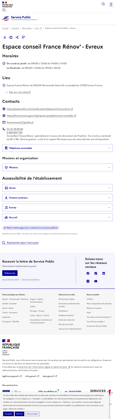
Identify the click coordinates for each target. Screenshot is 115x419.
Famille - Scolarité (9, 303)
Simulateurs (63, 311)
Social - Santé (7, 308)
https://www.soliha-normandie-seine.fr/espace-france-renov (38, 109)
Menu (111, 6)
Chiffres (90, 299)
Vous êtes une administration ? (99, 317)
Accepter (8, 414)
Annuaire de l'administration (70, 329)
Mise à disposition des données (99, 303)
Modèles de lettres (66, 315)
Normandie (27, 28)
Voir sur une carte (18, 92)
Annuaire (15, 28)
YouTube (96, 281)
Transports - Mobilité (10, 321)
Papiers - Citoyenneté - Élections (15, 299)
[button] (23, 37)
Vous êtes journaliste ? (96, 321)
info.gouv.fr (31, 376)
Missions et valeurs (94, 308)
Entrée (12, 207)
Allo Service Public (66, 324)
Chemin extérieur (18, 197)
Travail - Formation (9, 312)
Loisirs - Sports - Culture (39, 315)
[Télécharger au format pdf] (4, 37)
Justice (32, 306)
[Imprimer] (10, 37)
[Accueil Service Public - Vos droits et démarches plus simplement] (20, 21)
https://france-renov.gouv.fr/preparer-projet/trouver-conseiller (40, 115)
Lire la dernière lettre (10, 279)
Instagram (88, 281)
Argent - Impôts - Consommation (37, 300)
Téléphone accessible (20, 148)
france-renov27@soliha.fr (20, 122)
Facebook (88, 273)
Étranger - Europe (37, 311)
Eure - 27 (38, 28)
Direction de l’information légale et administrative (43, 367)
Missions (13, 167)
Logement (6, 317)
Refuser (19, 414)
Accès (12, 188)
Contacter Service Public (97, 326)
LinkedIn (103, 273)
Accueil (5, 28)
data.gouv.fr (48, 376)
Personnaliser (32, 414)
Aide (89, 312)
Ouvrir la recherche (103, 4)
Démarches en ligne (66, 299)
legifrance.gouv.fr (10, 376)
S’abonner (9, 273)
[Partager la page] (17, 37)
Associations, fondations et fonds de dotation (41, 321)
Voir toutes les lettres (30, 279)
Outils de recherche (66, 320)
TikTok (96, 273)
